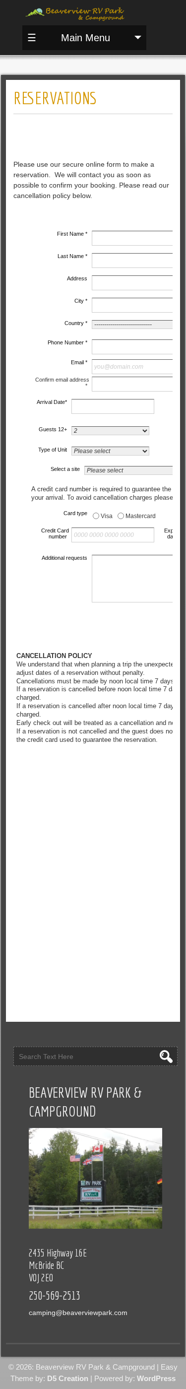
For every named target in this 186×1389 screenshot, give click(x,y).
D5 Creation (67, 1378)
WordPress (156, 1378)
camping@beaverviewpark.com (78, 1313)
